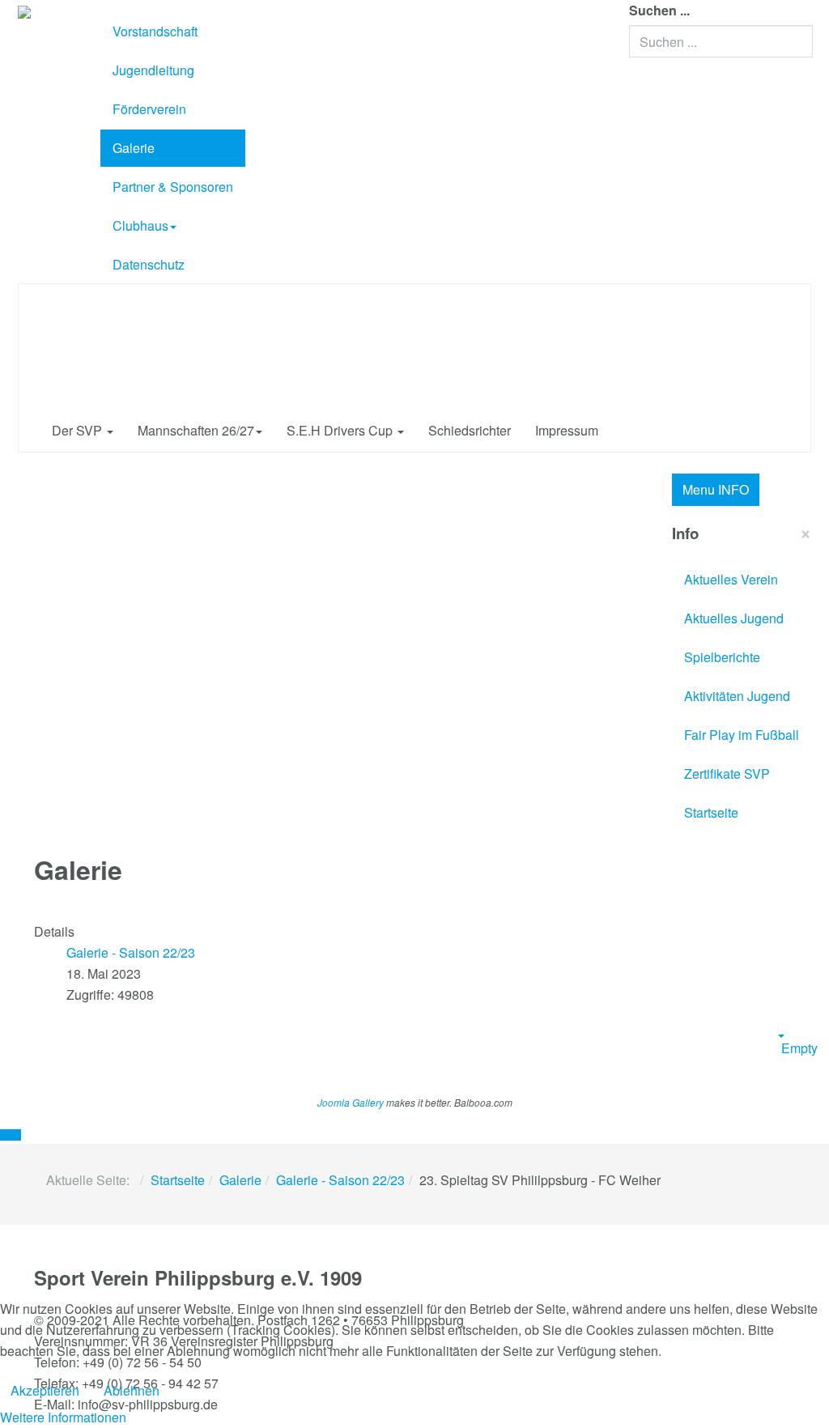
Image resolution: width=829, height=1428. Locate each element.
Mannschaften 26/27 (196, 430)
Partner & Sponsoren (173, 186)
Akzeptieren (45, 1390)
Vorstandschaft (155, 31)
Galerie (134, 147)
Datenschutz (149, 264)
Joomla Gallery (350, 1102)
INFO (715, 489)
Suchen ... (659, 10)
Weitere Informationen (63, 1417)
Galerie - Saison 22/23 (340, 1180)
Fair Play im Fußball (741, 734)
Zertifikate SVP (727, 773)
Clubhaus (140, 225)
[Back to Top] (10, 1135)
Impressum (566, 430)
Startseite (711, 812)
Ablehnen (131, 1390)
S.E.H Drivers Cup (341, 430)
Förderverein (149, 109)
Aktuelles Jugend (734, 618)
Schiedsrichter (469, 430)
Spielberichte (722, 657)
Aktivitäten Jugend (737, 695)
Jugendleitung (153, 70)
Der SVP (78, 430)
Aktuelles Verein (731, 579)
